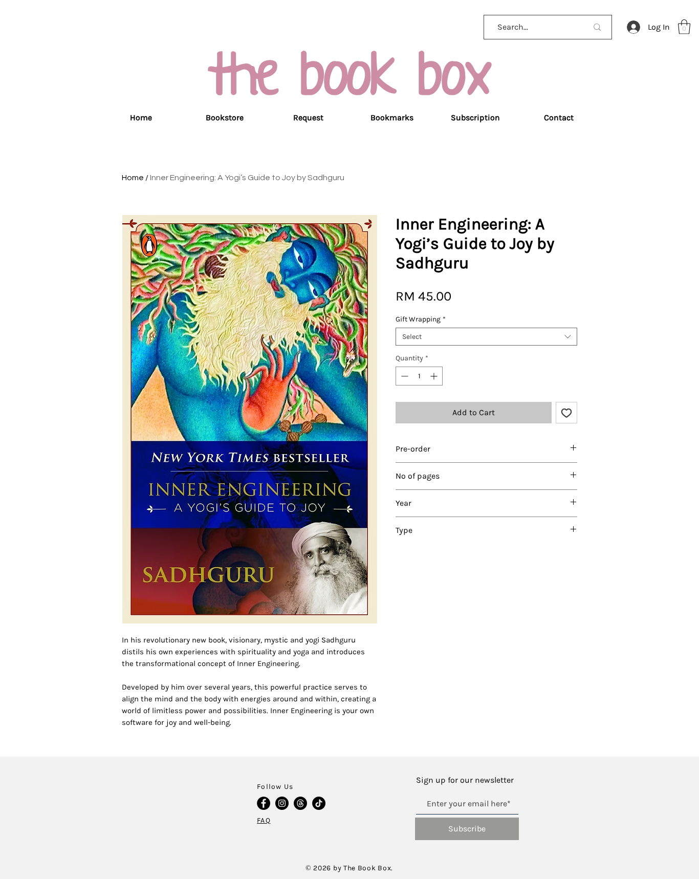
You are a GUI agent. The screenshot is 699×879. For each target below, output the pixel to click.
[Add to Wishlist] (566, 412)
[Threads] (300, 803)
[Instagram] (282, 803)
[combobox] (486, 337)
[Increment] (434, 376)
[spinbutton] (419, 376)
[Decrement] (403, 376)
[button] (684, 26)
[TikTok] (318, 803)
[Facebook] (263, 803)
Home (133, 178)
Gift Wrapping (421, 319)
